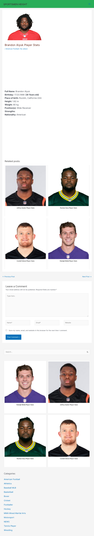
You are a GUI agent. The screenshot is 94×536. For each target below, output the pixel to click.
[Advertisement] (24, 69)
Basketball (8, 492)
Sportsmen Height (15, 4)
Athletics (8, 483)
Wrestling (8, 530)
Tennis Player (10, 526)
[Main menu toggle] (89, 4)
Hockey (7, 509)
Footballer (8, 505)
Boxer (6, 496)
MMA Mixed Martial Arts (15, 513)
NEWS (6, 522)
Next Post (86, 277)
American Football (12, 49)
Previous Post (9, 277)
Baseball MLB (10, 488)
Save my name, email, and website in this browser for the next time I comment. (38, 330)
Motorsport (9, 517)
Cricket (7, 500)
